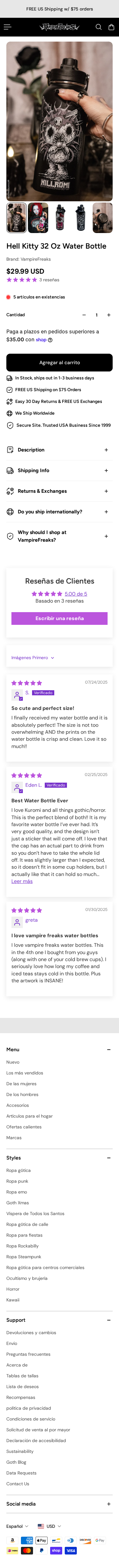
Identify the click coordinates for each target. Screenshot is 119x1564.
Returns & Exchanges (42, 491)
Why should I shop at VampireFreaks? (42, 536)
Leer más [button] (22, 881)
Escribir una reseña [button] (60, 618)
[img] (26, 683)
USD (51, 1526)
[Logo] (59, 27)
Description (31, 450)
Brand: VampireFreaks (28, 259)
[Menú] (7, 27)
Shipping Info (33, 470)
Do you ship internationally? (50, 512)
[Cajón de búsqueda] (98, 27)
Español (14, 1526)
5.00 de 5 (76, 594)
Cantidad (15, 314)
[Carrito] (111, 27)
